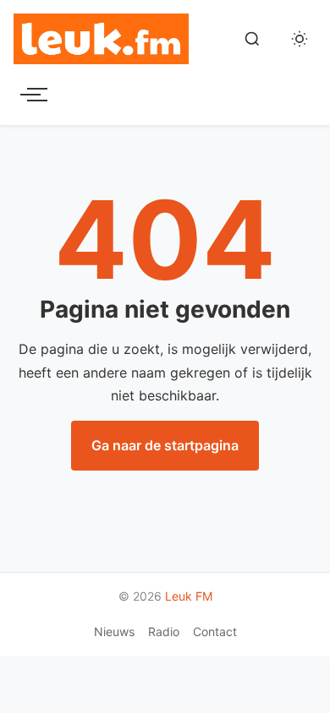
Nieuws (114, 631)
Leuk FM (188, 596)
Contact (215, 631)
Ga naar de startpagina (165, 445)
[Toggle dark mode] (299, 39)
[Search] (252, 39)
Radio (163, 631)
